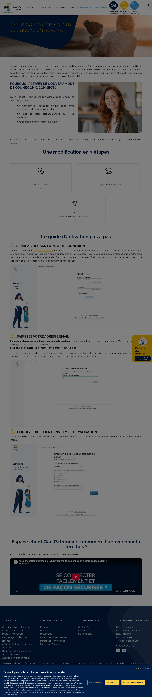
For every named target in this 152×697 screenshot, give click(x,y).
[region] (76, 681)
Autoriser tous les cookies (133, 682)
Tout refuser (112, 682)
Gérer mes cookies (95, 682)
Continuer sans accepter (142, 668)
